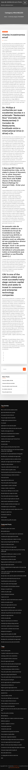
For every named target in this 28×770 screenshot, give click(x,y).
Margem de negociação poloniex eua (9, 666)
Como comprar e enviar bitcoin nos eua (10, 703)
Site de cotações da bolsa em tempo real (10, 504)
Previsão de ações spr (6, 514)
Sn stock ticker (4, 444)
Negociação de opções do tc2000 (8, 634)
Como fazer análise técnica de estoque (10, 626)
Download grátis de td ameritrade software (11, 472)
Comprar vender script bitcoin (8, 488)
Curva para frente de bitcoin (7, 415)
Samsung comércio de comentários (9, 656)
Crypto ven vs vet (5, 597)
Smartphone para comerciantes (8, 506)
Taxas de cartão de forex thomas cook (10, 467)
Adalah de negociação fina (7, 615)
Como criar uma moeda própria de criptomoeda (12, 533)
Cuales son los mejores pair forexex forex (10, 439)
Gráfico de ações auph (6, 591)
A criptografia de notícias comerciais (9, 755)
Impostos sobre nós (5, 441)
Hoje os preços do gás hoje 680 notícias (10, 541)
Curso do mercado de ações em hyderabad (11, 664)
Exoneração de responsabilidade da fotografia (11, 453)
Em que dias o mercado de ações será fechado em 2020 (13, 575)
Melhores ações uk (5, 721)
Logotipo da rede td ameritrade (8, 556)
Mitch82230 (5, 31)
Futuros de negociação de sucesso (9, 604)
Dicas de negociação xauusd (7, 564)
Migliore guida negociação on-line (9, 687)
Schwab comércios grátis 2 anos (8, 469)
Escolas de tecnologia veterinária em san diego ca (12, 739)
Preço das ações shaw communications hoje (11, 671)
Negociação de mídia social (7, 480)
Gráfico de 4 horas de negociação (8, 547)
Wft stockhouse (4, 715)
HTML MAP (17, 767)
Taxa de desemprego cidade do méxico (10, 475)
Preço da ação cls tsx (7, 392)
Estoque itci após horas (6, 512)
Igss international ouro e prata (8, 412)
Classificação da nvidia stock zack (8, 581)
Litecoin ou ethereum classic (7, 544)
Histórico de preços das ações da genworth (11, 636)
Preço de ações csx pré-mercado (9, 386)
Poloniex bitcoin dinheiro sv (7, 685)
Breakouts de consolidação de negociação (10, 456)
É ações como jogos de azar (7, 431)
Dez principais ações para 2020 (8, 607)
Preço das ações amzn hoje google (9, 482)
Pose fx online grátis (5, 650)
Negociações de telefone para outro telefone (11, 562)
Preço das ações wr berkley (7, 713)
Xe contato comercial (7, 389)
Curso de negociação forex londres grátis (10, 742)
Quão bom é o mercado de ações (8, 425)
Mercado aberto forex (6, 752)
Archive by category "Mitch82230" (16, 16)
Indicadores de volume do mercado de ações (11, 428)
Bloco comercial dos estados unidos (9, 409)
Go (24, 369)
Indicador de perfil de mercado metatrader (11, 612)
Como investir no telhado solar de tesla (10, 628)
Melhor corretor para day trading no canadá (11, 744)
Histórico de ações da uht (7, 602)
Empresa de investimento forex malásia (10, 433)
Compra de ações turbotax (7, 464)
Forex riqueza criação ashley (7, 734)
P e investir (3, 423)
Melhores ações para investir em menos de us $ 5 (12, 690)
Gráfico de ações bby (6, 618)
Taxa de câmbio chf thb (7, 380)
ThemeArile (12, 767)
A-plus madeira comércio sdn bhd (9, 485)
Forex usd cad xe (5, 477)
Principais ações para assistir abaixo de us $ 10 (11, 509)
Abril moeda (4, 517)
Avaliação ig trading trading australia (10, 623)
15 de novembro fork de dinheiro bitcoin (10, 586)
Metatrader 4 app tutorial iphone (8, 737)
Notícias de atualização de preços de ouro (10, 578)
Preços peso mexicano (6, 726)
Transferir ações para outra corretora (9, 653)
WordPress (16, 766)
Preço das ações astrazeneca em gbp (9, 496)
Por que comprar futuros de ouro (8, 700)
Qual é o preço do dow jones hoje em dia (10, 446)
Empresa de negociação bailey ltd (9, 674)
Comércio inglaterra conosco (7, 723)
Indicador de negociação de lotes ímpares (10, 461)
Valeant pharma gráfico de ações (8, 520)
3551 (2, 758)
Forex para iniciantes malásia (8, 436)
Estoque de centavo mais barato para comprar (11, 599)
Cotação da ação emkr (6, 729)
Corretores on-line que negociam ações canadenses (13, 747)
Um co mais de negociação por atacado (10, 498)
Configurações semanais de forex (8, 420)
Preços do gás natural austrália (8, 417)
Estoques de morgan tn (6, 631)
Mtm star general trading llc (7, 679)
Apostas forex (4, 693)
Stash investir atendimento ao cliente (9, 501)
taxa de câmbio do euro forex (11, 2)
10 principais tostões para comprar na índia (11, 539)
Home (5, 16)
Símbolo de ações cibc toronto (8, 528)
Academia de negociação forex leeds (9, 536)
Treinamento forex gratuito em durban (10, 731)
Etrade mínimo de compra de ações (9, 493)
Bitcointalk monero (5, 531)
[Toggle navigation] (25, 2)
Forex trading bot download (7, 594)
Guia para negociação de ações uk (9, 750)
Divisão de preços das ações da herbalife (10, 642)
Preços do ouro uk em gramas (8, 706)
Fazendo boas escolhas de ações (8, 559)
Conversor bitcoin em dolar (8, 383)
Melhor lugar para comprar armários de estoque (12, 718)
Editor (5, 40)
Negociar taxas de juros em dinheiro (9, 620)
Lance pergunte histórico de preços (9, 658)
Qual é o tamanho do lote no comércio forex (11, 459)
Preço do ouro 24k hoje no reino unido (9, 490)
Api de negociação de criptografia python (10, 682)
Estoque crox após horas (6, 589)
